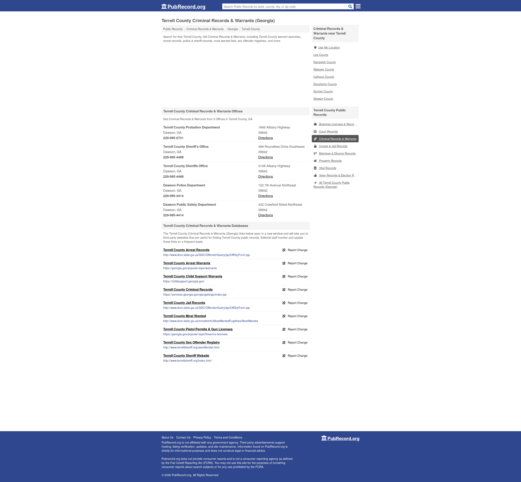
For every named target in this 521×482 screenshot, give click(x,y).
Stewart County (323, 99)
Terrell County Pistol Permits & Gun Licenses (198, 329)
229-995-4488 (173, 157)
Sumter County (323, 91)
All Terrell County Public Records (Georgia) (331, 185)
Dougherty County (325, 84)
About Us (167, 437)
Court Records (328, 131)
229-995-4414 (173, 195)
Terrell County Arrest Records (186, 249)
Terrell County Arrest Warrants (186, 263)
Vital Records (327, 168)
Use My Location (329, 47)
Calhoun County (323, 77)
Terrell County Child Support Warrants (192, 276)
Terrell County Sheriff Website (186, 355)
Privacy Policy (202, 437)
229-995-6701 (173, 137)
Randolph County (324, 62)
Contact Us (183, 437)
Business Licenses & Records (337, 124)
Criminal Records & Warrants (337, 139)
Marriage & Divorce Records (337, 153)
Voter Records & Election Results (338, 175)
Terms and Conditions (228, 437)
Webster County (323, 69)
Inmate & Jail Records (332, 146)
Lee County (320, 55)
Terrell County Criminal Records (188, 289)
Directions (265, 137)
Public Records (173, 29)
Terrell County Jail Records (184, 302)
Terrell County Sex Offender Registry (191, 342)
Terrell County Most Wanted (184, 315)
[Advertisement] (236, 74)
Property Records (330, 161)
